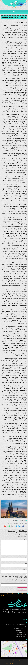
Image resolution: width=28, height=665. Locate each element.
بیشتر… (25, 615)
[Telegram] (4, 596)
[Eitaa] (6, 596)
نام (26, 557)
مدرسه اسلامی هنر (8, 660)
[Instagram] (1, 596)
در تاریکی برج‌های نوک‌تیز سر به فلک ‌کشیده (14, 17)
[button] (14, 11)
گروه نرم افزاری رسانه (9, 663)
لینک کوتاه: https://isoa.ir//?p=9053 (17, 523)
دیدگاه (25, 539)
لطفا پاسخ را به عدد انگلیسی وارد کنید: (18, 580)
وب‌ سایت (25, 569)
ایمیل (25, 563)
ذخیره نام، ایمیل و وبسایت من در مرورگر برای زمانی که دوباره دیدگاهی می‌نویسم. (14, 577)
